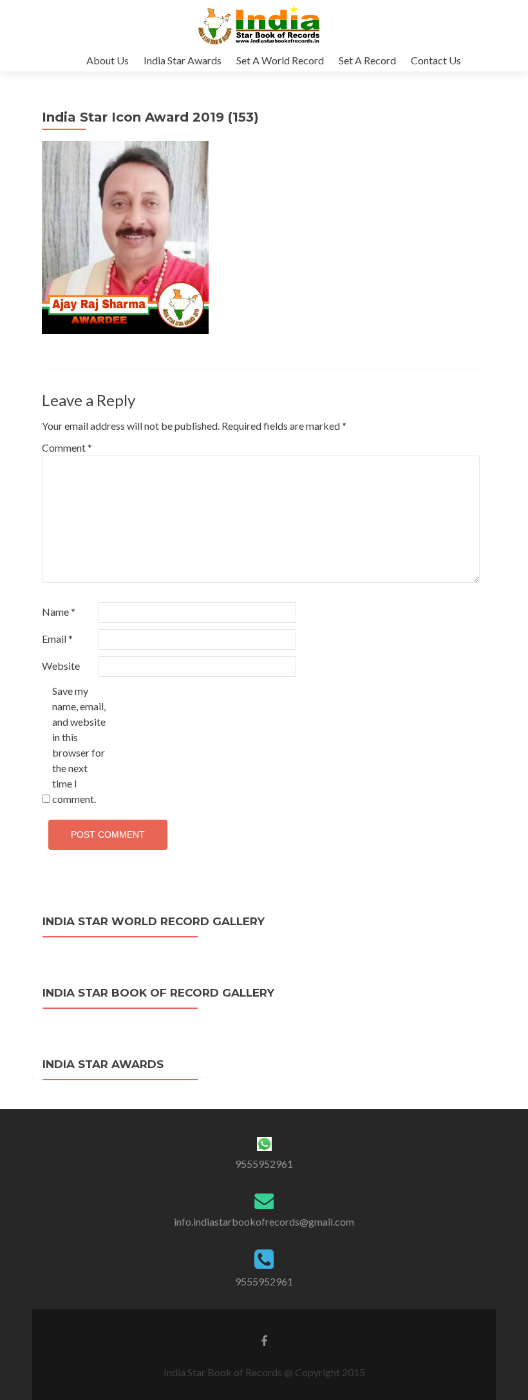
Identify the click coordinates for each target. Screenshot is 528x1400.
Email (57, 638)
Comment (67, 447)
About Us (107, 60)
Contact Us (436, 60)
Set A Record (367, 60)
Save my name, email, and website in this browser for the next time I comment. (79, 745)
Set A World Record (280, 60)
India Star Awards (183, 60)
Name (58, 611)
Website (61, 665)
